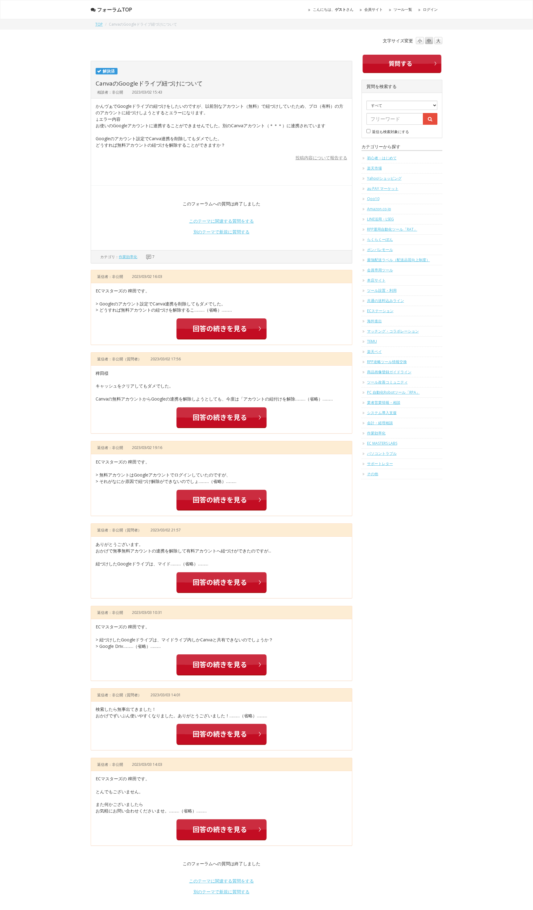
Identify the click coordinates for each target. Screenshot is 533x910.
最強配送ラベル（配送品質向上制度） (398, 259)
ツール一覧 (403, 9)
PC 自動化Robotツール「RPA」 (393, 392)
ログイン (430, 9)
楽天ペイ (374, 351)
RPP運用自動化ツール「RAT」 (392, 229)
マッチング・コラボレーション (393, 331)
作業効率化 (128, 256)
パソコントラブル (382, 453)
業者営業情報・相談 (383, 402)
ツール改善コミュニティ (387, 382)
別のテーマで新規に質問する (221, 232)
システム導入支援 (382, 412)
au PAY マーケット (383, 188)
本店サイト (376, 280)
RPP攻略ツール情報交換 (387, 361)
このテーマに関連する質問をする (221, 221)
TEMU (372, 341)
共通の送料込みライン (385, 300)
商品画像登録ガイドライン (389, 372)
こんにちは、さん (333, 9)
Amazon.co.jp (379, 209)
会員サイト (373, 9)
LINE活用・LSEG (380, 219)
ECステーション (380, 310)
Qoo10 (373, 198)
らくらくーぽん (380, 239)
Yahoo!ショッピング (384, 178)
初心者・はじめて (382, 158)
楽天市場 (374, 168)
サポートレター (380, 463)
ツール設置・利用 (382, 290)
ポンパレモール (380, 249)
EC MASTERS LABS (382, 443)
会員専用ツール (380, 270)
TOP (99, 24)
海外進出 (374, 321)
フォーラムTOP (114, 9)
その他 (372, 473)
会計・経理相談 (380, 423)
